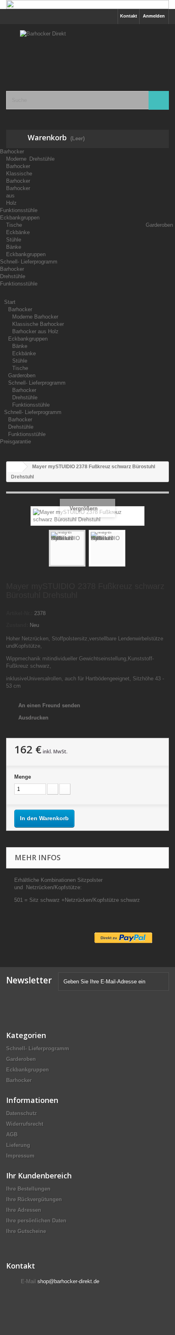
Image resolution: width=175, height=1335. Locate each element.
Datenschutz (21, 1113)
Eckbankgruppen (19, 218)
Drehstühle (42, 159)
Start (9, 302)
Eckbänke (24, 353)
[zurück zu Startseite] (14, 467)
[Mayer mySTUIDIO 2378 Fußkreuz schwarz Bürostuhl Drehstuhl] (67, 548)
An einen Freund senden (49, 705)
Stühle (19, 361)
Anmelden (154, 15)
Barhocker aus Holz (35, 331)
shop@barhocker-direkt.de (68, 1281)
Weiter (133, 549)
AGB (12, 1134)
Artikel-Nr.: (19, 613)
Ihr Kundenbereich (39, 1175)
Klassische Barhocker (38, 324)
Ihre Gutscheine (26, 1231)
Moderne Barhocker (35, 317)
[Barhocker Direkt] (87, 50)
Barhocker (12, 151)
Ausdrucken (33, 718)
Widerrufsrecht (24, 1124)
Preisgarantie (15, 441)
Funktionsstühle (18, 210)
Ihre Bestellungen (28, 1189)
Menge (22, 777)
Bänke (19, 346)
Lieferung (18, 1145)
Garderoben (159, 225)
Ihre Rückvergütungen (34, 1199)
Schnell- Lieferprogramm (28, 262)
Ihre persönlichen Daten (36, 1221)
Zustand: (17, 625)
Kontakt (128, 15)
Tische (20, 368)
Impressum (20, 1156)
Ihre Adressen (23, 1210)
